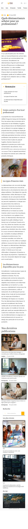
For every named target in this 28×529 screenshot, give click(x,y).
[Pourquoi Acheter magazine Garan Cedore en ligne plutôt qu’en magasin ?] (14, 391)
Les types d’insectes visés (10, 96)
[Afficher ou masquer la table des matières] (20, 87)
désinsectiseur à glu (7, 247)
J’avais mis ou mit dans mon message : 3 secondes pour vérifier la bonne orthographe (13, 353)
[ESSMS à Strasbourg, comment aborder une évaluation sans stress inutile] (14, 366)
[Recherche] (22, 3)
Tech (4, 448)
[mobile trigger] (2, 3)
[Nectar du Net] (10, 3)
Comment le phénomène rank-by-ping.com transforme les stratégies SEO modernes (13, 486)
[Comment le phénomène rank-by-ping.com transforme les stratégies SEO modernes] (14, 468)
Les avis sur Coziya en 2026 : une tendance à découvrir (11, 451)
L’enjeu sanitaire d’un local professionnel (10, 92)
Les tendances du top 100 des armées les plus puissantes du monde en (12, 502)
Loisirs (3, 356)
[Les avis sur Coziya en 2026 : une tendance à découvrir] (14, 433)
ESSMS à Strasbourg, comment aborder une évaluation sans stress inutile (13, 377)
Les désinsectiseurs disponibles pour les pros (13, 100)
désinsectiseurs (4, 287)
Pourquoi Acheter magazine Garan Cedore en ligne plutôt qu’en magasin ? (13, 401)
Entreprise (4, 380)
